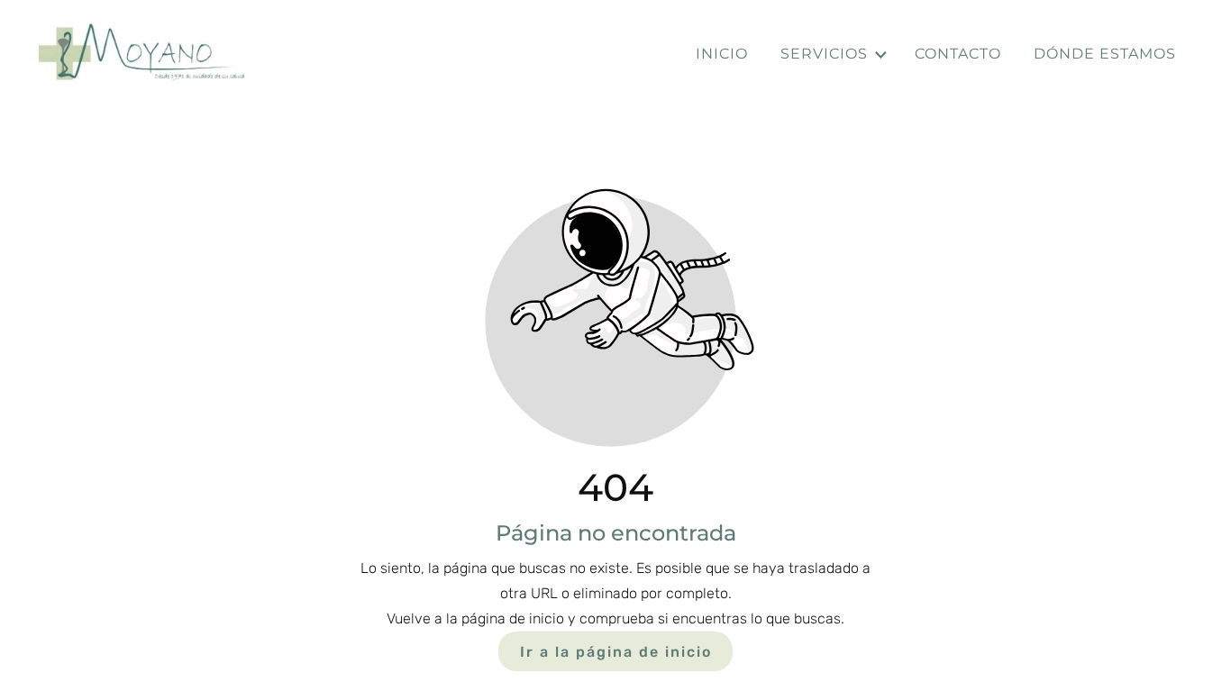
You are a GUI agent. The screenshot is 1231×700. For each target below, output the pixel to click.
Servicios (824, 53)
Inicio (722, 53)
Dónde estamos (1105, 53)
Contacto (958, 53)
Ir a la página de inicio (616, 650)
